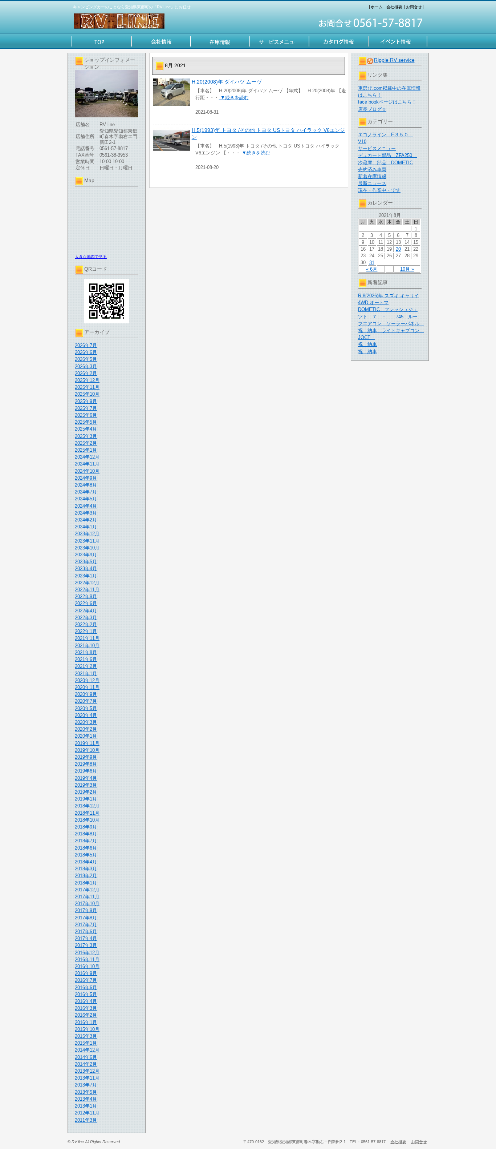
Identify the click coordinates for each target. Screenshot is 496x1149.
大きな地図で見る (91, 256)
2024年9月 (86, 478)
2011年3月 (86, 1120)
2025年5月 (86, 422)
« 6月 (371, 269)
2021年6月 (86, 659)
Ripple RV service (394, 60)
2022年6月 (86, 603)
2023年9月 (86, 554)
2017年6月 (86, 931)
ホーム (377, 7)
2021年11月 (87, 638)
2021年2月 (86, 666)
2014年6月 (86, 1057)
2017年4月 (86, 938)
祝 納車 (367, 344)
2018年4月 (86, 861)
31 (371, 262)
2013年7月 (86, 1085)
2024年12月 (87, 457)
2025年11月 (87, 387)
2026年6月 (86, 352)
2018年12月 (87, 806)
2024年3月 (86, 513)
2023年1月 (86, 575)
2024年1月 (86, 526)
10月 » (407, 269)
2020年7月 (86, 701)
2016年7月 (86, 980)
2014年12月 (87, 1050)
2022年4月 (86, 610)
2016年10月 (87, 966)
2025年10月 (87, 394)
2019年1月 (86, 799)
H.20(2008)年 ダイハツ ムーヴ (226, 82)
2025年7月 (86, 408)
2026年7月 (86, 345)
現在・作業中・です (379, 190)
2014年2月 (86, 1064)
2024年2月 (86, 520)
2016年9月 (86, 973)
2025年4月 (86, 429)
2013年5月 (86, 1092)
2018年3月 (86, 868)
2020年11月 (87, 687)
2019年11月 (87, 743)
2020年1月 (86, 736)
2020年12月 (87, 680)
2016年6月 (86, 987)
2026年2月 (86, 373)
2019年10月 (87, 750)
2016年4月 (86, 1001)
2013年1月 (86, 1106)
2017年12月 (87, 889)
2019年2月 (86, 792)
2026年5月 (86, 359)
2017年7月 (86, 924)
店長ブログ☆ (372, 109)
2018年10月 (87, 820)
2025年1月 (86, 450)
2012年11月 (87, 1113)
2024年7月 (86, 492)
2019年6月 (86, 771)
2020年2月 (86, 729)
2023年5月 (86, 561)
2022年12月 (87, 582)
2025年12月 (87, 380)
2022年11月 (87, 589)
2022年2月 (86, 624)
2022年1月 (86, 631)
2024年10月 (87, 471)
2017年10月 (87, 903)
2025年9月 (86, 401)
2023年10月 (87, 548)
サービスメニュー (377, 148)
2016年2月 (86, 1015)
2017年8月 (86, 917)
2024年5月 (86, 498)
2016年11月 (87, 959)
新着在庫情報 (372, 176)
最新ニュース (372, 183)
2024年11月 (87, 464)
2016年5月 (86, 994)
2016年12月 (87, 952)
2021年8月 (86, 652)
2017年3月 (86, 945)
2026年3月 (86, 366)
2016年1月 (86, 1022)
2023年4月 (86, 568)
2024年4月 (86, 506)
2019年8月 (86, 764)
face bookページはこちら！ (387, 102)
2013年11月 (87, 1078)
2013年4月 (86, 1099)
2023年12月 (87, 533)
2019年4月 (86, 778)
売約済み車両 (372, 169)
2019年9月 (86, 757)
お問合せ (414, 7)
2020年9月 (86, 694)
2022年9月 (86, 596)
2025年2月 (86, 443)
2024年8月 (86, 485)
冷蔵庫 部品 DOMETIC (385, 162)
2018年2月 (86, 875)
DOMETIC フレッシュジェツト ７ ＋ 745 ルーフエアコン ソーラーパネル (391, 316)
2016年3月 (86, 1008)
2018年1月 (86, 883)
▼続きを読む (234, 97)
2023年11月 (87, 541)
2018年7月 (86, 840)
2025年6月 (86, 415)
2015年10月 (87, 1029)
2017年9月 (86, 910)
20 (398, 249)
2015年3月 (86, 1036)
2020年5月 (86, 708)
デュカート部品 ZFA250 (387, 155)
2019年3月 (86, 785)
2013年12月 (87, 1071)
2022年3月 (86, 617)
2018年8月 (86, 833)
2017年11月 (87, 896)
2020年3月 (86, 722)
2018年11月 (87, 813)
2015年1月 (86, 1043)
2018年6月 (86, 848)
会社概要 (394, 7)
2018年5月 (86, 855)
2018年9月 (86, 827)
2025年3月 (86, 436)
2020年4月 (86, 715)
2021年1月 (86, 673)
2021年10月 (87, 645)
